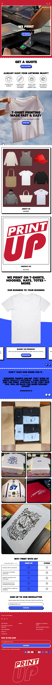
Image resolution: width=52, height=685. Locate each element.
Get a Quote (4, 623)
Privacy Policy (39, 629)
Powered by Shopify (15, 649)
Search (20, 623)
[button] (47, 4)
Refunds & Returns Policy (42, 627)
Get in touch (26, 269)
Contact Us (4, 633)
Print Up (7, 649)
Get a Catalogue (5, 629)
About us (3, 631)
